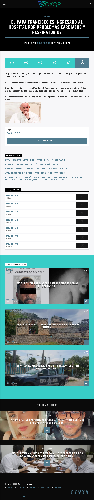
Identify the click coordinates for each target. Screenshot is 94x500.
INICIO (10, 488)
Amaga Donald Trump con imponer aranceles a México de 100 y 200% (35, 173)
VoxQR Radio (43, 43)
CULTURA (58, 488)
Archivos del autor (47, 140)
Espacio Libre (12, 195)
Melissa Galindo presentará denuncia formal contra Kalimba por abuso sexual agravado (47, 421)
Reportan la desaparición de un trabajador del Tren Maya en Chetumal (37, 169)
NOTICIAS (47, 16)
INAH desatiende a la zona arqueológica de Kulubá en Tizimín (32, 164)
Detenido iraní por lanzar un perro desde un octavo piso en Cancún (35, 160)
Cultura (9, 311)
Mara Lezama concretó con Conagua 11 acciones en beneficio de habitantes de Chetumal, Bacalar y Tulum (47, 455)
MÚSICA (32, 488)
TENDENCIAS (44, 488)
